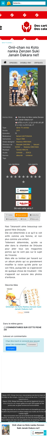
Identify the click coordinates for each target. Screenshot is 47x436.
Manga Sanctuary (16, 395)
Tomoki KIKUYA (22, 150)
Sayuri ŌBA (20, 139)
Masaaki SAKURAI (23, 144)
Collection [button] (35, 215)
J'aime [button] (10, 215)
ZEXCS (28, 153)
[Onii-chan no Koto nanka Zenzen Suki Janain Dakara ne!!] (23, 87)
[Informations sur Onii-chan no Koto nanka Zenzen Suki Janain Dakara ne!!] (5, 63)
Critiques (38, 63)
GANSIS (19, 153)
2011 (18, 130)
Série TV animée (22, 128)
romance (29, 155)
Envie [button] (24, 219)
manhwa (21, 397)
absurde (19, 155)
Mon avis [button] (35, 219)
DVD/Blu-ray (25, 63)
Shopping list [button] (12, 219)
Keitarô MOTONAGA (24, 136)
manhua (26, 397)
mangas (14, 397)
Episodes (13, 63)
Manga (8, 3)
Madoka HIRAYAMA (23, 142)
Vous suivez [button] (21, 215)
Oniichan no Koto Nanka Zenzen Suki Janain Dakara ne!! (23, 307)
